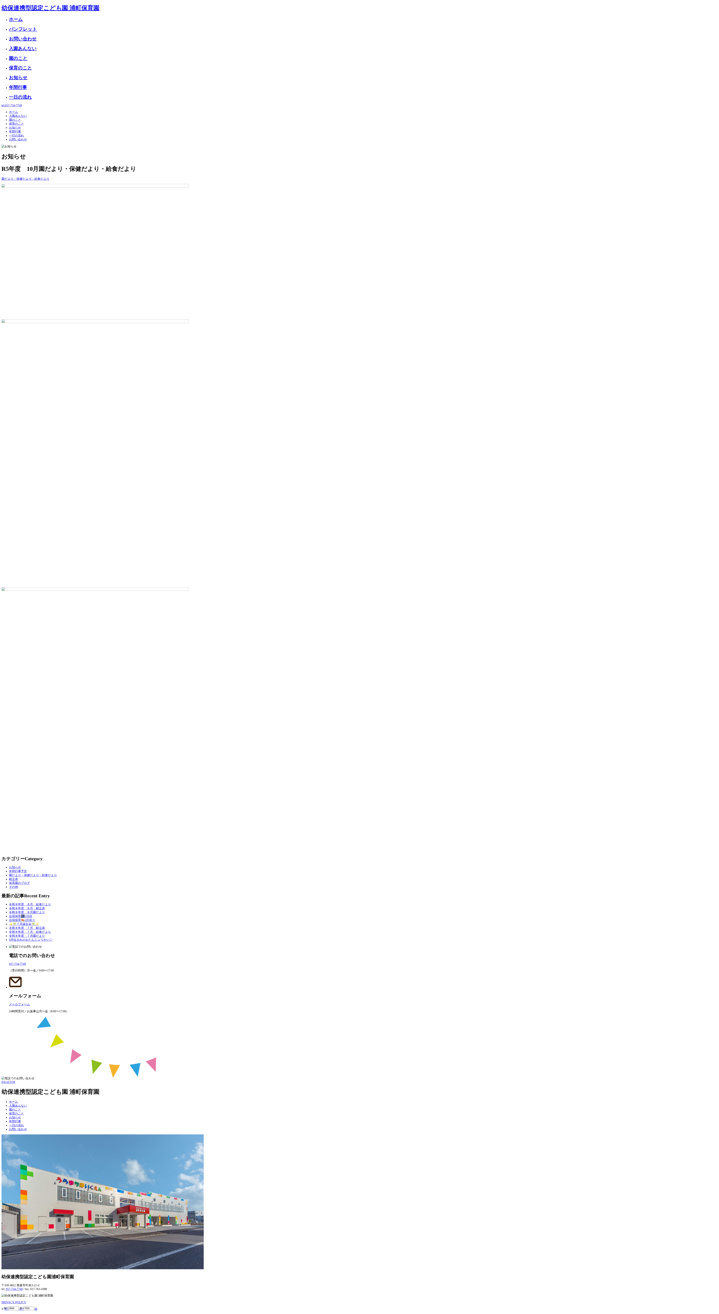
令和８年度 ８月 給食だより (30, 904)
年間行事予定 (18, 871)
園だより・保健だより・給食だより (25, 178)
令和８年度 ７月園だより (27, 935)
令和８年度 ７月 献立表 (27, 928)
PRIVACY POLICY (13, 1302)
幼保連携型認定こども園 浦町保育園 (50, 7)
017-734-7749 (14, 1289)
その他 (13, 886)
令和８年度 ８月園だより (27, 912)
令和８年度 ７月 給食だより (30, 931)
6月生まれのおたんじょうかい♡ (30, 939)
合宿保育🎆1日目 (20, 916)
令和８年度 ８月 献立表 (27, 908)
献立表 (13, 879)
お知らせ (15, 867)
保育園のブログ (19, 883)
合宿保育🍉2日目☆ (22, 920)
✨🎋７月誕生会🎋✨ (24, 924)
